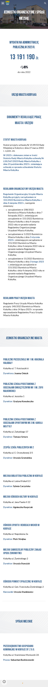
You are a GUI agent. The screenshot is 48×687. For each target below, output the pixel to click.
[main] (24, 14)
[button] (3, 3)
